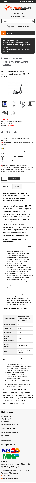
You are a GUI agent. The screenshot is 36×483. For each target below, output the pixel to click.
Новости (5, 435)
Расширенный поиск (10, 432)
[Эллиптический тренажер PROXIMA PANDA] (4, 104)
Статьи (5, 438)
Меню (5, 2)
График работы (8, 419)
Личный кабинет (27, 2)
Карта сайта (6, 441)
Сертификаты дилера (10, 424)
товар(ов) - (23, 26)
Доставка (5, 421)
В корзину (14, 179)
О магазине (6, 416)
